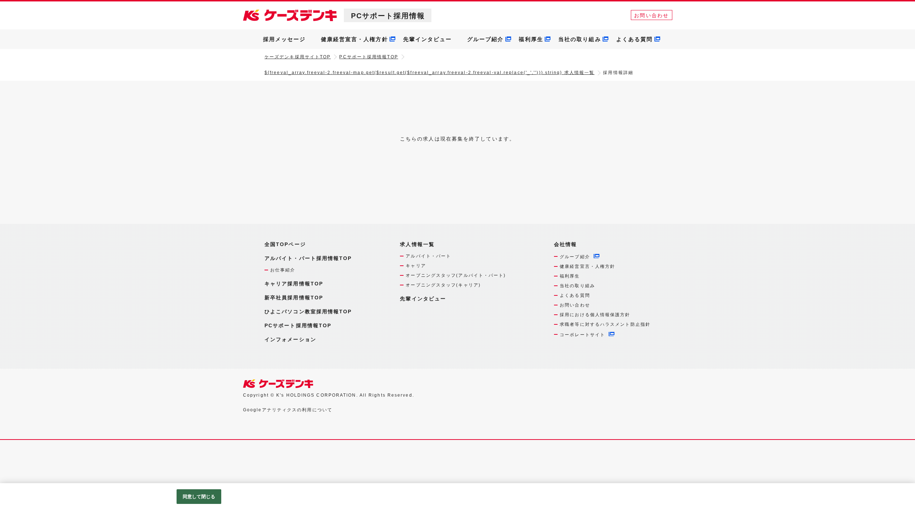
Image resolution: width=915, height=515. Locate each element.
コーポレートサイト (582, 334)
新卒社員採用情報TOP (293, 297)
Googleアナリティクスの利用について (287, 409)
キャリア (416, 265)
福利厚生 (531, 39)
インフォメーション (290, 339)
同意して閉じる (199, 496)
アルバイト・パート (428, 256)
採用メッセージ (284, 39)
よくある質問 (634, 39)
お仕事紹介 (283, 270)
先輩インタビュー (427, 39)
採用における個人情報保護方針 (595, 314)
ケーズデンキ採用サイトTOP (297, 56)
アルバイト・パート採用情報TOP (308, 258)
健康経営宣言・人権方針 (354, 39)
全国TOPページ (285, 244)
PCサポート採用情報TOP (368, 56)
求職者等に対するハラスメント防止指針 (605, 324)
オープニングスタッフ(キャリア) (443, 285)
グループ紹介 (485, 39)
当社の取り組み (579, 39)
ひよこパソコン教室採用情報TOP (308, 311)
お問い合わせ (651, 15)
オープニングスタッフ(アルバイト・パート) (456, 275)
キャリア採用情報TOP (293, 283)
